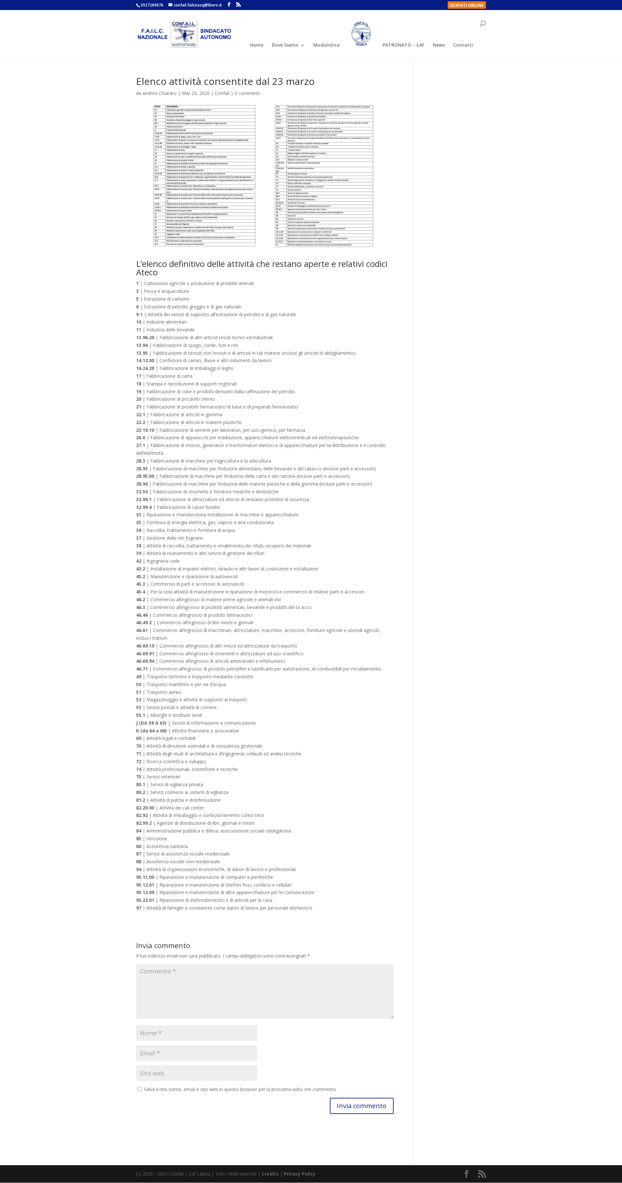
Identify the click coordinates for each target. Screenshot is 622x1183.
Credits (270, 1174)
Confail (222, 93)
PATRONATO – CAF (403, 45)
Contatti (463, 45)
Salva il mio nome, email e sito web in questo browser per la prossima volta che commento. (240, 1089)
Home (256, 45)
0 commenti (247, 93)
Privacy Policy (300, 1174)
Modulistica (326, 45)
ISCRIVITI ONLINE (466, 6)
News (439, 45)
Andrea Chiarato (160, 93)
